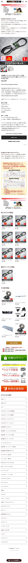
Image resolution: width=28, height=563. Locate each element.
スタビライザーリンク (5, 506)
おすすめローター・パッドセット (7, 422)
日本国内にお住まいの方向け (14, 141)
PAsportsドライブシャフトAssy (7, 462)
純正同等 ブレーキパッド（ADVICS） (8, 430)
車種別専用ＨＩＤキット (6, 514)
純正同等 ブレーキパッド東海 (7, 434)
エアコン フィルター (5, 498)
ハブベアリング (4, 538)
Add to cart (14, 137)
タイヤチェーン (4, 518)
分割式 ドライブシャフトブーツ (7, 502)
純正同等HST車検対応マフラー (7, 450)
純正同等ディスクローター (6, 426)
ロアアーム (3, 510)
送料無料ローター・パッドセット (7, 438)
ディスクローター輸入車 (6, 454)
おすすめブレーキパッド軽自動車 (8, 411)
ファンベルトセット (5, 486)
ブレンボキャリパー (5, 542)
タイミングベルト (4, 482)
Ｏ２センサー (3, 494)
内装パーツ (3, 399)
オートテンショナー (5, 470)
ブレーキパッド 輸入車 (6, 458)
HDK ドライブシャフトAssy (7, 466)
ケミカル (3, 534)
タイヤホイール (4, 522)
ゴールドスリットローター (6, 442)
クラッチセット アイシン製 (6, 474)
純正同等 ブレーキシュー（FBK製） (8, 446)
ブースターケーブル (5, 526)
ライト (2, 407)
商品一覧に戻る (14, 343)
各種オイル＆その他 (5, 530)
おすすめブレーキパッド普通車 (7, 415)
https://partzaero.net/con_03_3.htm (9, 95)
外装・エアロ (3, 403)
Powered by (12, 550)
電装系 (2, 490)
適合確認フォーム (8, 158)
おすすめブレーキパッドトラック (7, 419)
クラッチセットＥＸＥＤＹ (6, 478)
